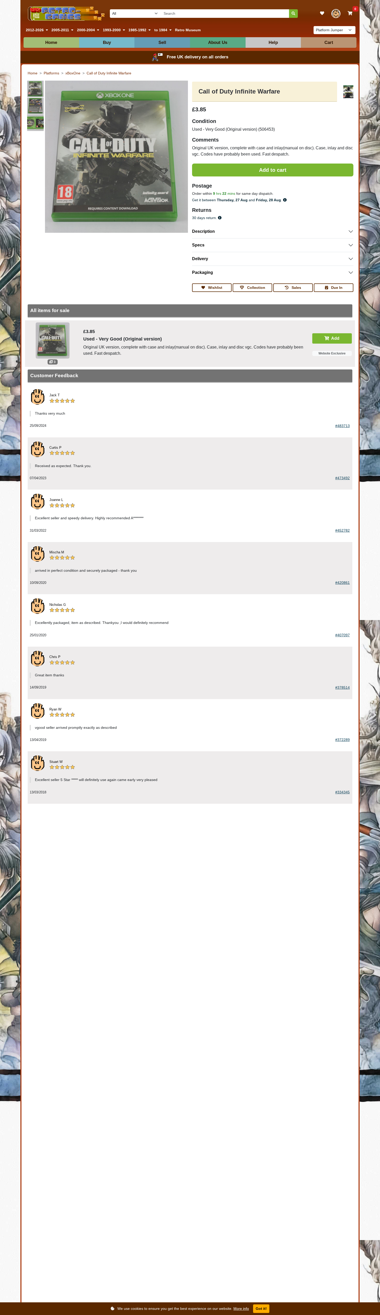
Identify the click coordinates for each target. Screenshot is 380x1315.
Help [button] (273, 42)
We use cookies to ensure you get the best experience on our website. (182, 1308)
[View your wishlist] (322, 13)
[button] (37, 30)
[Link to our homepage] (65, 13)
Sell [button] (162, 42)
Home (51, 42)
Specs (198, 245)
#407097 (342, 635)
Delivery (200, 259)
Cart (328, 42)
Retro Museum (188, 30)
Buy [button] (107, 42)
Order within (202, 193)
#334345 (342, 792)
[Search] (293, 13)
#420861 (342, 583)
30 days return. (205, 218)
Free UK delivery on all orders (197, 57)
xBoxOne (72, 73)
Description (203, 231)
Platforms (51, 73)
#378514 (342, 687)
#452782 (342, 530)
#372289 (342, 740)
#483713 (342, 426)
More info (241, 1308)
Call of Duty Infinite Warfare (109, 73)
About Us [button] (217, 42)
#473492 (342, 478)
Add (335, 338)
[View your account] (336, 13)
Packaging (202, 272)
